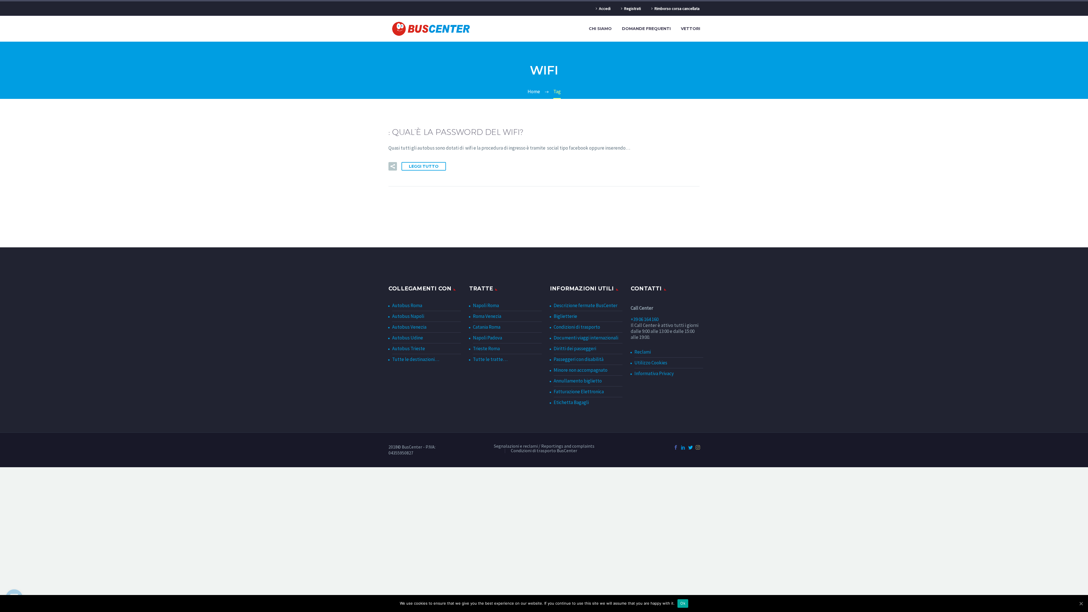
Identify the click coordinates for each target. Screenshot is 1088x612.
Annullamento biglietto (578, 381)
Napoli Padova (487, 338)
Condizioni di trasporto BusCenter (544, 451)
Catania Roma (486, 327)
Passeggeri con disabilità (579, 359)
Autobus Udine (407, 338)
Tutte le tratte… (490, 359)
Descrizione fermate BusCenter (585, 305)
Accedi (605, 8)
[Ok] (1081, 603)
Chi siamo (600, 28)
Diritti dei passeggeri (575, 348)
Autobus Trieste (408, 348)
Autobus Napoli (408, 316)
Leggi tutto (424, 166)
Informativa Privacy (654, 373)
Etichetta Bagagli (571, 402)
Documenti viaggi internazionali (586, 338)
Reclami (642, 352)
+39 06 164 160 (644, 319)
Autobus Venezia (409, 327)
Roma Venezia (487, 316)
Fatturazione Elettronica (579, 391)
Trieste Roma (486, 348)
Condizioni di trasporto (577, 327)
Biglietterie (565, 316)
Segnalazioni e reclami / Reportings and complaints (544, 446)
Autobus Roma (407, 305)
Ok (682, 603)
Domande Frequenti (646, 28)
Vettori (690, 28)
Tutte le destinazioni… (415, 359)
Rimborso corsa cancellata (677, 8)
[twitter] (690, 447)
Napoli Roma (486, 305)
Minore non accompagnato (580, 370)
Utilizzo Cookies (650, 363)
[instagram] (698, 447)
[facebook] (675, 447)
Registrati (632, 8)
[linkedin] (683, 447)
